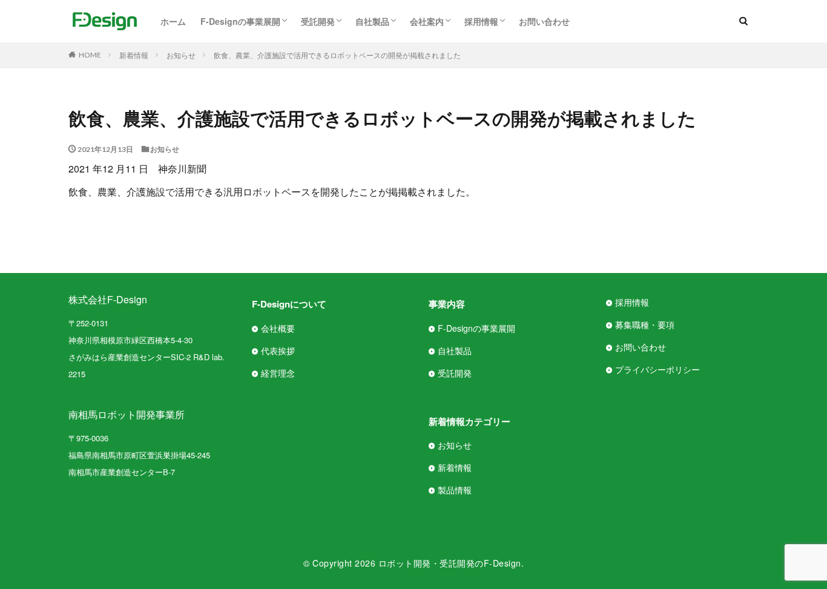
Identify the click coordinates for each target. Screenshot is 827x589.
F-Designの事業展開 (240, 21)
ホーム (173, 21)
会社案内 (427, 21)
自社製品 (372, 21)
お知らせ (181, 55)
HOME (90, 54)
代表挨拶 (278, 350)
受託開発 (318, 21)
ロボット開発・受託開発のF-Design (449, 563)
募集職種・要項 (644, 324)
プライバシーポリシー (657, 369)
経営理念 (278, 373)
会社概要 (278, 328)
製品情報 (455, 490)
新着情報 (133, 55)
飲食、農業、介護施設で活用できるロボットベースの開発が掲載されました (337, 55)
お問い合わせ (544, 21)
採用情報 (481, 21)
